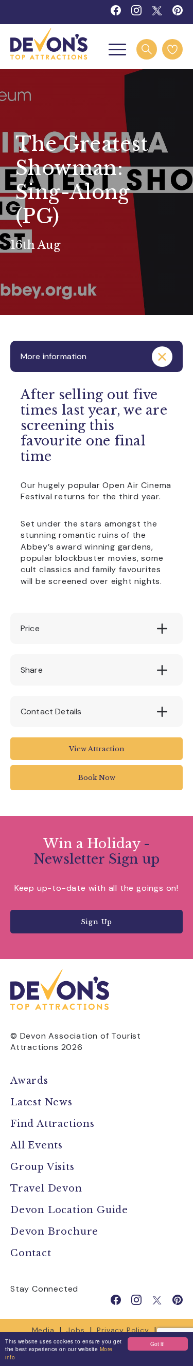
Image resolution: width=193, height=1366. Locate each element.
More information (54, 356)
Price (30, 628)
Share (32, 670)
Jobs (75, 1330)
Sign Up (97, 922)
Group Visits (43, 1167)
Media (43, 1330)
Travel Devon (46, 1188)
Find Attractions (52, 1123)
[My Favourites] (172, 49)
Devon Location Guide (69, 1210)
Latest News (41, 1102)
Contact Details (51, 711)
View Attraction (97, 749)
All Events (36, 1145)
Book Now (96, 777)
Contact (30, 1253)
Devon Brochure (54, 1231)
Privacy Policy (123, 1330)
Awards (29, 1080)
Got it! (157, 1344)
